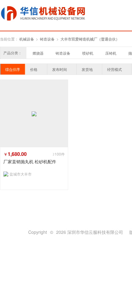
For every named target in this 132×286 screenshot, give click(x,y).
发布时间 (59, 69)
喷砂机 (87, 53)
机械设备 (26, 38)
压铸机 (110, 53)
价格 (33, 69)
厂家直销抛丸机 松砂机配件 (29, 161)
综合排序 (12, 69)
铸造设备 (47, 38)
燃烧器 (38, 53)
